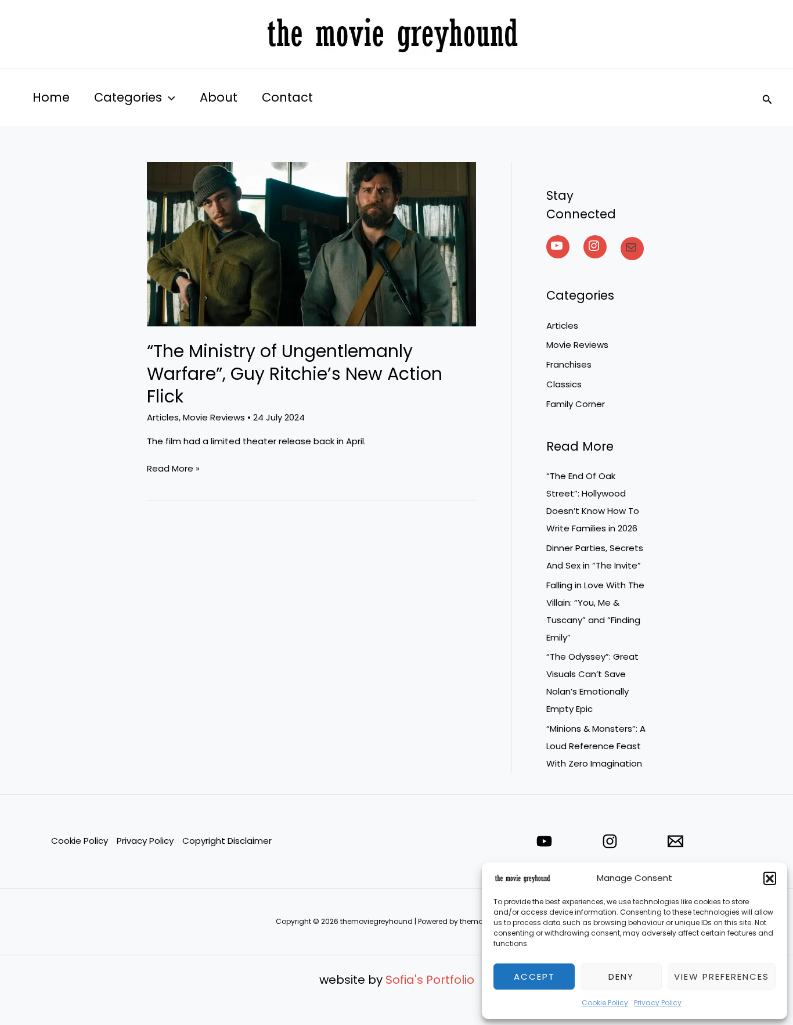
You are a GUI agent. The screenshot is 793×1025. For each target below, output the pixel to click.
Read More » (173, 468)
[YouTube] (557, 245)
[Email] (675, 841)
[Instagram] (595, 245)
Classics (564, 384)
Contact (287, 97)
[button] (770, 878)
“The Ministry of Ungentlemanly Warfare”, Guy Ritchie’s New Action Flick (294, 374)
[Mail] (632, 247)
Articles (163, 417)
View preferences (721, 976)
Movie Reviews (214, 417)
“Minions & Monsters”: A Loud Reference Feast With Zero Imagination (596, 745)
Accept (534, 976)
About (218, 97)
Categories (128, 97)
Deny (621, 976)
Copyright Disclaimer (227, 841)
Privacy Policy (658, 1003)
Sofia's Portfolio (429, 980)
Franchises (569, 364)
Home (51, 97)
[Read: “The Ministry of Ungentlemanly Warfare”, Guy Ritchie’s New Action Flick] (311, 244)
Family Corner (575, 404)
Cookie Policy (605, 1003)
